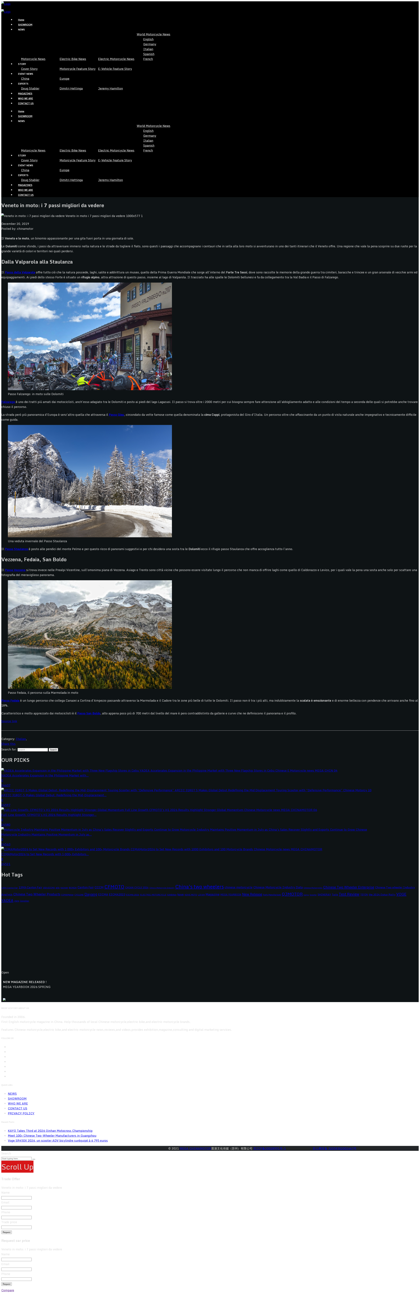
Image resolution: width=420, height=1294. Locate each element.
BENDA (73, 887)
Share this (8, 743)
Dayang (90, 894)
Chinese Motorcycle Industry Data (278, 887)
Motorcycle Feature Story (77, 68)
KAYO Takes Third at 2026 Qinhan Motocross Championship (50, 1130)
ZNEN (16, 901)
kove (180, 894)
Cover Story (29, 68)
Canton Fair (85, 887)
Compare (7, 1290)
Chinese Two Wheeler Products (36, 894)
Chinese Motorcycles (313, 887)
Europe (64, 78)
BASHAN (64, 887)
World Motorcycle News (153, 34)
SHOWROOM (25, 25)
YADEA (7, 900)
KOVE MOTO (191, 894)
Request (6, 1232)
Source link (9, 721)
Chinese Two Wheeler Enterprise (348, 887)
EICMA (103, 894)
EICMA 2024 (132, 894)
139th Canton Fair (30, 887)
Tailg (335, 894)
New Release (252, 894)
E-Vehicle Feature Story (115, 68)
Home (21, 20)
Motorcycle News (33, 58)
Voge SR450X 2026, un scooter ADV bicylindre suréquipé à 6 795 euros (58, 1140)
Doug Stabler (30, 88)
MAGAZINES (25, 93)
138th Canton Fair (9, 887)
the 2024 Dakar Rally (382, 894)
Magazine (213, 894)
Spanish (148, 53)
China (25, 78)
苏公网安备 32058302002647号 (335, 1148)
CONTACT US (26, 103)
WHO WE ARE (25, 98)
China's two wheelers (199, 887)
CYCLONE (79, 894)
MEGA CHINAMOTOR (195, 1148)
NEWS (12, 1093)
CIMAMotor (67, 894)
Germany (149, 44)
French (148, 58)
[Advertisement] (99, 939)
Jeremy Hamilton (110, 88)
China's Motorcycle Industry (161, 887)
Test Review (349, 894)
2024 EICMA (49, 887)
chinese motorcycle (238, 887)
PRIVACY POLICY (21, 1113)
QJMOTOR (292, 894)
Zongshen (24, 901)
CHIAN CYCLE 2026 (137, 887)
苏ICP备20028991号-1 (269, 1148)
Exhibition (172, 894)
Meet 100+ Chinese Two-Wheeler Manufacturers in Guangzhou (52, 1135)
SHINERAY (324, 894)
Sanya (306, 894)
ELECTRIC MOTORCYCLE (153, 894)
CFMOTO (114, 886)
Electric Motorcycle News (116, 58)
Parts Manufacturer (272, 894)
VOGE (401, 894)
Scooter (313, 894)
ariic (58, 887)
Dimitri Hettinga (71, 88)
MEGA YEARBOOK (230, 894)
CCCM (99, 887)
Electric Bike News (73, 58)
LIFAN (201, 894)
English (148, 39)
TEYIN (364, 894)
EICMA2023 (117, 894)
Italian (148, 49)
